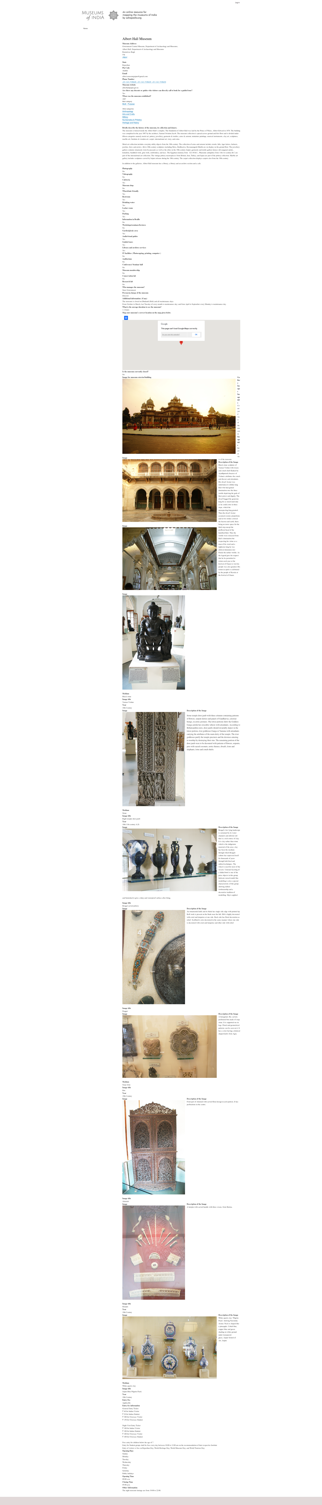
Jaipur (124, 57)
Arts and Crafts (128, 114)
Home (85, 28)
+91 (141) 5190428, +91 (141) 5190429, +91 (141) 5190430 (144, 82)
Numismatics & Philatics (132, 119)
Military (125, 117)
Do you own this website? (171, 335)
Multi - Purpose (128, 104)
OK (196, 335)
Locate (126, 318)
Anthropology (127, 111)
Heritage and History (130, 122)
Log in (237, 2)
